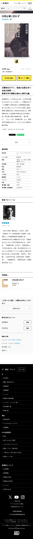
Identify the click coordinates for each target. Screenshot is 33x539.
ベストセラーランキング (10, 444)
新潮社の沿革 (7, 477)
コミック (6, 394)
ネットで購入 (25, 78)
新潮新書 (6, 390)
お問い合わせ (7, 489)
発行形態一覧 (7, 406)
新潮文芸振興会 (17, 511)
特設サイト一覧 (7, 456)
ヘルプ (18, 521)
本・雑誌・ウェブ (20, 3)
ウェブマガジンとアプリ (10, 423)
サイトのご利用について (10, 520)
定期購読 (6, 427)
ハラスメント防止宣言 (10, 521)
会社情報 (6, 469)
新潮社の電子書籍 (8, 398)
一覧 (22, 369)
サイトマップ (24, 521)
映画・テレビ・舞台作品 (10, 448)
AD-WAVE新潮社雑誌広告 (17, 514)
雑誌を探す (6, 419)
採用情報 (6, 473)
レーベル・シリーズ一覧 (10, 402)
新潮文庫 (17, 343)
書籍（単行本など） (9, 382)
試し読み (10, 78)
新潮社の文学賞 (7, 481)
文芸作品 (18, 340)
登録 (27, 322)
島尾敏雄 (5, 19)
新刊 (4, 436)
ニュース (6, 485)
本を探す (6, 378)
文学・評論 (11, 340)
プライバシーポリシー (22, 520)
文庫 (9, 347)
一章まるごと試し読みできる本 (12, 452)
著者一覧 (6, 410)
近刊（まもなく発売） (9, 440)
